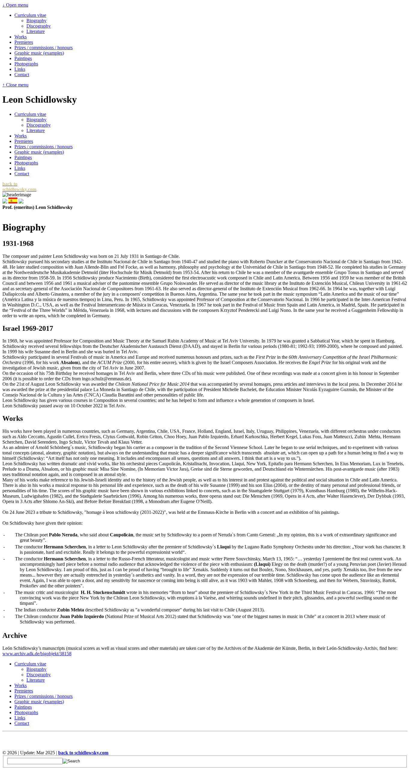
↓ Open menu (15, 5)
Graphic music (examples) (39, 53)
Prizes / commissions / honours (43, 47)
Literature (35, 31)
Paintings (23, 58)
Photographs (26, 63)
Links (19, 69)
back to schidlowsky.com (83, 752)
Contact (21, 74)
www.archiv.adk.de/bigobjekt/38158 (36, 653)
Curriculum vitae (30, 15)
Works (20, 36)
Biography (36, 20)
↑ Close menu (15, 84)
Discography (38, 26)
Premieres (23, 42)
